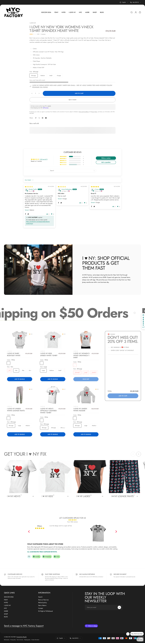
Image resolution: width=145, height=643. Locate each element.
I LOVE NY (33, 23)
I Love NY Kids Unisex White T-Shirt (48, 354)
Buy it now (72, 100)
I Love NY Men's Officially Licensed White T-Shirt (48, 410)
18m (23, 370)
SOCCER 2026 (9, 597)
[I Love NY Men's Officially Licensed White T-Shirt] (52, 395)
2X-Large (33, 75)
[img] (29, 187)
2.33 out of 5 (43, 159)
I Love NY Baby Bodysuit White (13, 354)
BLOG (6, 617)
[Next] (138, 454)
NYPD (6, 603)
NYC (5, 608)
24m (30, 370)
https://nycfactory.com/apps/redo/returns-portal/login (38, 222)
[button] (63, 156)
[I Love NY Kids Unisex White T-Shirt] (52, 340)
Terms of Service (43, 600)
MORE (6, 611)
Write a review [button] (106, 158)
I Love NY (42, 351)
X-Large (59, 75)
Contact (40, 608)
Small (51, 75)
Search (40, 597)
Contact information (35, 639)
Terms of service (20, 639)
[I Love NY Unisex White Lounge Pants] (19, 395)
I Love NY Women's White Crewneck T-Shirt (81, 355)
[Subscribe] (119, 607)
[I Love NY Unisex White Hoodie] (86, 395)
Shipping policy (27, 639)
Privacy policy (13, 639)
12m (16, 370)
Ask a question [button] (106, 162)
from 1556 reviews (72, 522)
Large (43, 370)
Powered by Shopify (21, 637)
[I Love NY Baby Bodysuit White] (19, 340)
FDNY (6, 600)
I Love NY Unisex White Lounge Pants (16, 409)
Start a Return (42, 605)
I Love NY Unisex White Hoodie (80, 409)
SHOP (6, 614)
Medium (43, 75)
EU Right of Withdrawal (45, 611)
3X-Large (53, 427)
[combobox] (124, 2)
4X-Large (63, 427)
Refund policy (42, 603)
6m (9, 370)
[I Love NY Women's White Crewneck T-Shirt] (86, 340)
